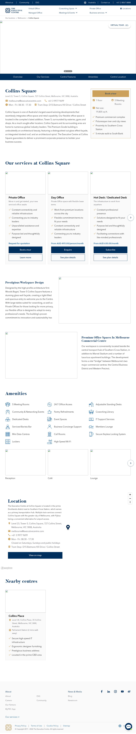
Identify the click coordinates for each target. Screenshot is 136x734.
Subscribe (110, 250)
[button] (68, 527)
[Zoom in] (130, 495)
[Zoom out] (130, 498)
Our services (11, 717)
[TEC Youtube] (122, 691)
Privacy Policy (20, 725)
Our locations (10, 18)
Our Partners (10, 705)
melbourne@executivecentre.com (25, 101)
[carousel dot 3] (69, 71)
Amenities (93, 77)
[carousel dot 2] (67, 71)
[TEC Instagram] (115, 691)
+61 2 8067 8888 (123, 2)
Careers (8, 700)
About (8, 696)
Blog (70, 696)
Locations (127, 8)
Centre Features (68, 77)
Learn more (25, 257)
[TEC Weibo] (129, 691)
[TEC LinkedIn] (108, 691)
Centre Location (118, 77)
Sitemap (66, 725)
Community (24, 2)
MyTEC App (10, 709)
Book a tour (110, 94)
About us (9, 2)
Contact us (105, 2)
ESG (37, 2)
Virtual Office (34, 8)
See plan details (68, 257)
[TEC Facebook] (101, 691)
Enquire (68, 250)
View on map (35, 555)
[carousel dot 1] (65, 71)
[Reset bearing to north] (130, 502)
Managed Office (35, 12)
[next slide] (125, 47)
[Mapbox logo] (6, 568)
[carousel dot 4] (71, 71)
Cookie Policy (52, 725)
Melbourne (22, 18)
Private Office (95, 8)
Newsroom (72, 700)
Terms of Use (36, 725)
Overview (17, 77)
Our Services (43, 77)
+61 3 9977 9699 (56, 101)
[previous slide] (10, 47)
